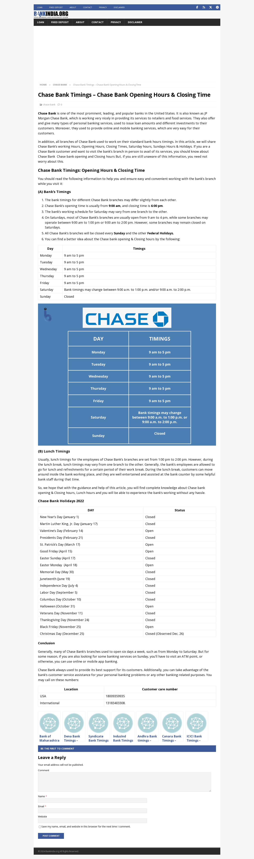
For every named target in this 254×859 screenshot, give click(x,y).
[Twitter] (211, 7)
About (73, 7)
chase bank (49, 104)
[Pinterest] (217, 7)
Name (42, 796)
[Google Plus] (204, 7)
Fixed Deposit (56, 7)
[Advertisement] (127, 56)
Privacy (103, 7)
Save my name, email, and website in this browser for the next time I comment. (85, 826)
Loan (39, 7)
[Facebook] (197, 7)
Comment (43, 770)
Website (42, 816)
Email (41, 806)
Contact (87, 7)
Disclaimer (119, 7)
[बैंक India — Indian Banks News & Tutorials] (51, 16)
